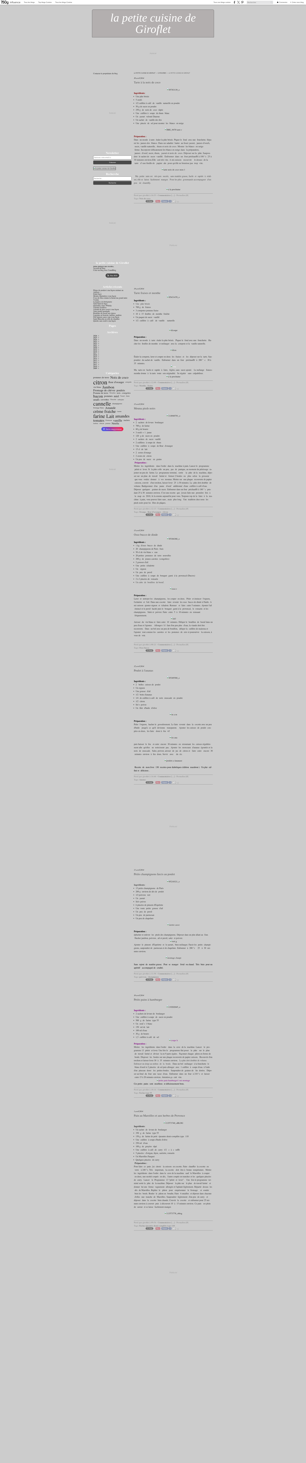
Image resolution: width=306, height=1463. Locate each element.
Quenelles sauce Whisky (102, 305)
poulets (121, 390)
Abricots (101, 423)
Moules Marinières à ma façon (104, 296)
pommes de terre (101, 377)
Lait (110, 416)
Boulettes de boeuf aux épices (104, 313)
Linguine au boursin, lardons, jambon (107, 315)
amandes (122, 416)
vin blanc (97, 387)
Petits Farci (97, 294)
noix (119, 393)
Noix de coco (119, 377)
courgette (128, 382)
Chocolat (113, 399)
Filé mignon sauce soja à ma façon (106, 317)
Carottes (119, 411)
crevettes (105, 399)
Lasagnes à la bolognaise (102, 301)
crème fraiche (104, 411)
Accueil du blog (99, 268)
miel (116, 396)
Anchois (126, 420)
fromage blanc (98, 408)
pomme (107, 423)
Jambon (108, 387)
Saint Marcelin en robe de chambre (106, 319)
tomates (98, 420)
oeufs (96, 399)
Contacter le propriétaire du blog (105, 73)
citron (100, 382)
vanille (117, 420)
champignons (117, 403)
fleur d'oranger (116, 382)
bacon (98, 396)
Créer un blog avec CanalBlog (104, 270)
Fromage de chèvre (104, 390)
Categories (162, 73)
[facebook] (234, 2)
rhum (128, 396)
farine (99, 415)
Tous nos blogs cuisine (222, 2)
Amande (110, 407)
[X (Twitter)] (238, 2)
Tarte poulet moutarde (101, 311)
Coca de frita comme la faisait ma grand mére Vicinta (110, 299)
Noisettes (112, 393)
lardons (95, 423)
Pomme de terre (100, 393)
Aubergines (120, 399)
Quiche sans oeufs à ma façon (104, 321)
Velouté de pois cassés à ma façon (106, 309)
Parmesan (109, 420)
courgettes (126, 393)
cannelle (102, 403)
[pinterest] (242, 2)
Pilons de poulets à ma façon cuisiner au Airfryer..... (108, 291)
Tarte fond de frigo (100, 303)
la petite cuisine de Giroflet (144, 73)
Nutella (115, 423)
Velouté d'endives (100, 307)
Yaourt (122, 396)
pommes (108, 396)
